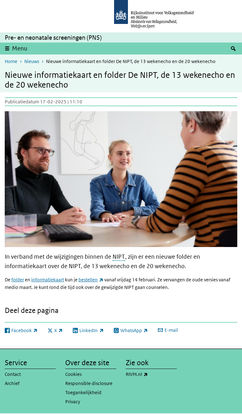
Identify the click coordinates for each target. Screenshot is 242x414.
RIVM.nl (151, 374)
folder (17, 280)
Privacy (72, 402)
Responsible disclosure (88, 383)
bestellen (90, 280)
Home (11, 61)
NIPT (118, 256)
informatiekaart (47, 280)
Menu (19, 48)
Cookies (73, 374)
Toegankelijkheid (83, 392)
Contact (13, 374)
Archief (12, 383)
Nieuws (31, 61)
